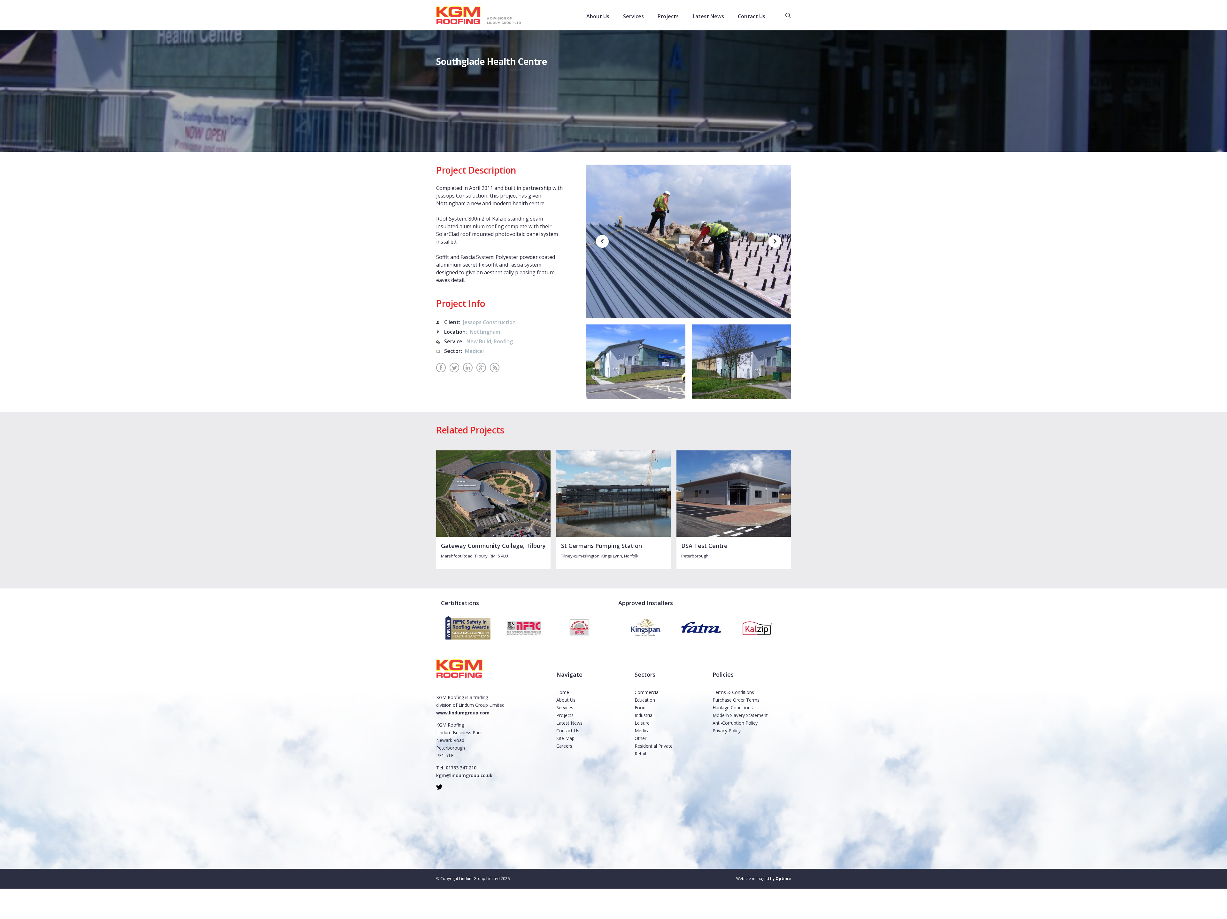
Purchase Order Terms (736, 700)
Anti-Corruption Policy (735, 723)
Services (564, 708)
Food (640, 708)
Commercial (647, 692)
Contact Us (567, 731)
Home (562, 692)
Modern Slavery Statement (740, 715)
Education (645, 700)
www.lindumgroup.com (463, 713)
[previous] (602, 241)
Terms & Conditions (733, 692)
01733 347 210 (461, 768)
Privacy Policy (727, 731)
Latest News (569, 723)
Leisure (642, 723)
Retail (640, 754)
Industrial (644, 715)
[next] (774, 241)
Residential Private (654, 746)
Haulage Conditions (733, 708)
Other (640, 738)
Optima (783, 878)
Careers (564, 746)
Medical (643, 731)
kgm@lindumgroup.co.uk (464, 775)
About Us (565, 700)
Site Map (565, 738)
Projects (565, 715)
